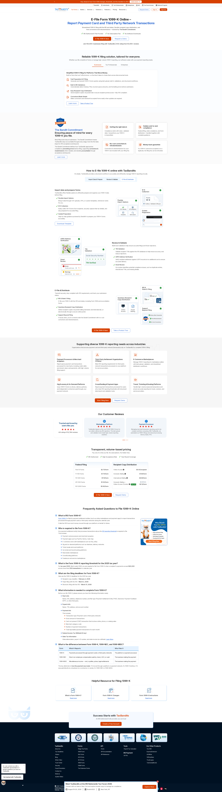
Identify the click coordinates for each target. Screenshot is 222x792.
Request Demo (144, 9)
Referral (57, 774)
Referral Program (162, 5)
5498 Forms (81, 765)
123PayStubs (150, 757)
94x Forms (81, 754)
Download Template (64, 224)
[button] (74, 9)
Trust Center (58, 762)
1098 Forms (81, 762)
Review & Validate (112, 179)
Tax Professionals (118, 5)
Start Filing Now (103, 400)
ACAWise (149, 754)
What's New (58, 760)
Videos (57, 754)
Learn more (73, 103)
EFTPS (126, 755)
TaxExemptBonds (152, 762)
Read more (73, 698)
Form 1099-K (62, 518)
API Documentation (106, 751)
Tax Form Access (149, 5)
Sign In (155, 9)
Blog (56, 757)
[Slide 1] (123, 440)
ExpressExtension (152, 751)
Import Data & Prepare (95, 179)
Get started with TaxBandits (12, 777)
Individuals (106, 5)
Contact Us (58, 771)
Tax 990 (149, 749)
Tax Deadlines (59, 751)
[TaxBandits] (62, 9)
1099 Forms (81, 751)
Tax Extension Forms (84, 768)
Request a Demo (121, 39)
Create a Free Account (111, 724)
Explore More (149, 787)
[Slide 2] (127, 440)
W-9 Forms (81, 760)
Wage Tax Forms (83, 749)
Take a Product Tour (86, 103)
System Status (59, 776)
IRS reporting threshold (109, 531)
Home (102, 749)
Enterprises (131, 5)
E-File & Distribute (128, 179)
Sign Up (163, 9)
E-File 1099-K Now (102, 39)
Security (57, 765)
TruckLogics (150, 760)
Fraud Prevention (60, 768)
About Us (57, 749)
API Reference (105, 754)
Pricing (115, 9)
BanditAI (96, 5)
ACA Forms (81, 757)
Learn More (109, 639)
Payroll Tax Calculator (130, 749)
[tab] (97, 65)
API (139, 5)
